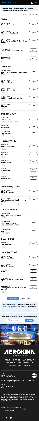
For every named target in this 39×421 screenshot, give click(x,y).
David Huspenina (19, 407)
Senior (3, 121)
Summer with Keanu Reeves (12, 180)
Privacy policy (21, 409)
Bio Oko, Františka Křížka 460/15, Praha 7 (8, 376)
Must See (8, 53)
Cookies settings (9, 410)
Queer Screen (9, 204)
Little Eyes (4, 27)
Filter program (32, 14)
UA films (8, 233)
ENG (3, 35)
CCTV (3, 410)
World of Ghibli (9, 225)
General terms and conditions (9, 409)
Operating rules (30, 409)
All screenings (13, 298)
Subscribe (30, 320)
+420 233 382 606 (7, 386)
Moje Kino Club (9, 306)
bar (20, 397)
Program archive (26, 298)
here (10, 400)
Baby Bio (4, 148)
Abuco (8, 407)
